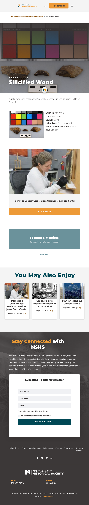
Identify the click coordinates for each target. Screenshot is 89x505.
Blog (24, 313)
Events (58, 448)
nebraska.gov (48, 496)
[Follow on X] (47, 458)
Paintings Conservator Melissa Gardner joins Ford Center (44, 201)
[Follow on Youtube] (51, 458)
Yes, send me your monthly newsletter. (36, 415)
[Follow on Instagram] (42, 458)
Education (48, 448)
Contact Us (51, 483)
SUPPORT (49, 481)
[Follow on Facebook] (37, 458)
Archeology (19, 77)
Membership (35, 448)
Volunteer (69, 448)
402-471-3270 (17, 483)
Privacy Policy (79, 449)
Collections (14, 448)
